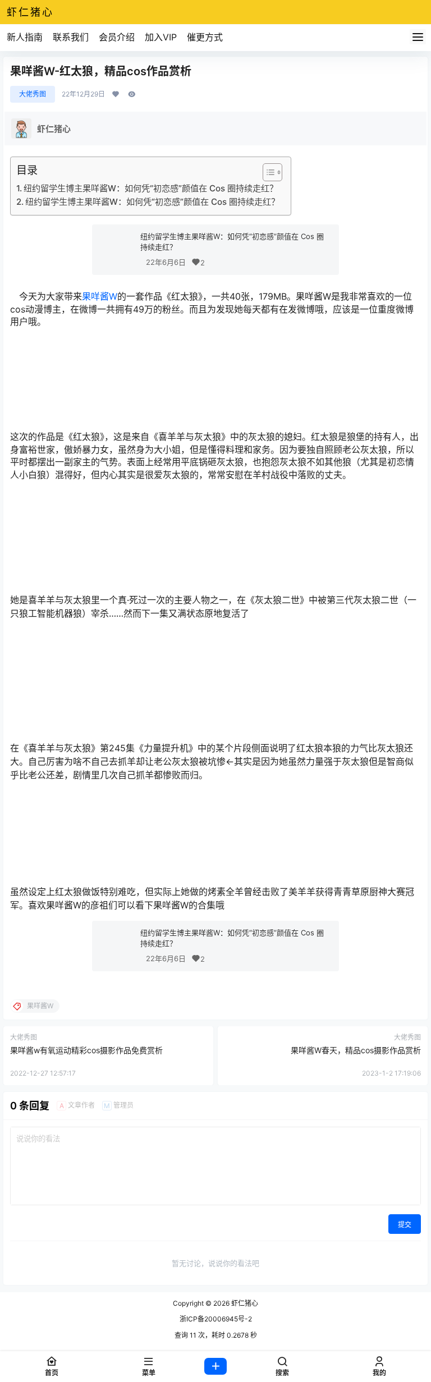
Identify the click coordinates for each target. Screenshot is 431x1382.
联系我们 (71, 37)
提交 (404, 1224)
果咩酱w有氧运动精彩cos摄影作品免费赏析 (86, 1050)
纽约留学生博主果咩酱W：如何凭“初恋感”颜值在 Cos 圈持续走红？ (151, 188)
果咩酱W (99, 296)
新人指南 (25, 37)
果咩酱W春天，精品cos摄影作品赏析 (356, 1050)
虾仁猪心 (244, 1303)
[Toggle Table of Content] (266, 172)
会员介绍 (117, 37)
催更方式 (205, 37)
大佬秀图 (32, 94)
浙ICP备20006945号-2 (216, 1319)
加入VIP (161, 37)
